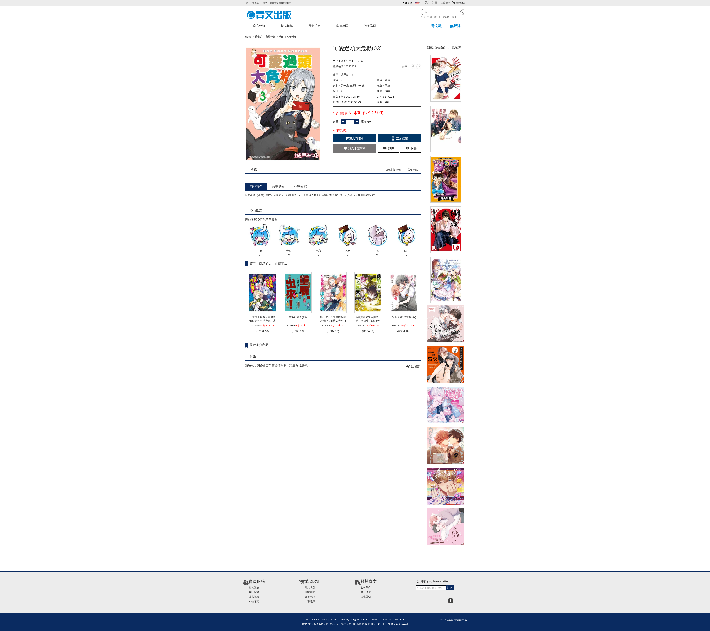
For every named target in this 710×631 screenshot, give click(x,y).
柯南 (430, 17)
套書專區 (342, 25)
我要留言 (414, 366)
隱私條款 (254, 596)
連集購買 (370, 25)
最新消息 (314, 25)
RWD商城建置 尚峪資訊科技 (453, 619)
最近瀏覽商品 (259, 345)
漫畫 (281, 36)
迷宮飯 (447, 17)
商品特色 (256, 186)
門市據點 (310, 601)
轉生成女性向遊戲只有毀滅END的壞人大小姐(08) (333, 319)
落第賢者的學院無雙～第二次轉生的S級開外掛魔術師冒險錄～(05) (368, 319)
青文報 (436, 26)
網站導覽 (254, 601)
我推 (455, 17)
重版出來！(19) (298, 317)
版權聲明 (366, 596)
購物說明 (310, 592)
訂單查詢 (310, 596)
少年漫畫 (292, 36)
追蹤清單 (445, 2)
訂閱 (449, 587)
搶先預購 (287, 25)
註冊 (434, 2)
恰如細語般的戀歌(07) (403, 317)
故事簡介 (278, 186)
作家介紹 (300, 186)
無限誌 (455, 26)
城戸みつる (347, 74)
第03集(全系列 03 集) (353, 85)
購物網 (258, 36)
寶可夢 (438, 17)
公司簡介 (366, 587)
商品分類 (259, 25)
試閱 (391, 148)
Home (248, 36)
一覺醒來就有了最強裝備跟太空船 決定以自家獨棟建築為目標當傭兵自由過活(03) (262, 319)
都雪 (387, 80)
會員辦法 (254, 587)
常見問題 (310, 587)
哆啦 (424, 17)
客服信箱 (254, 592)
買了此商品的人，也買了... (268, 264)
